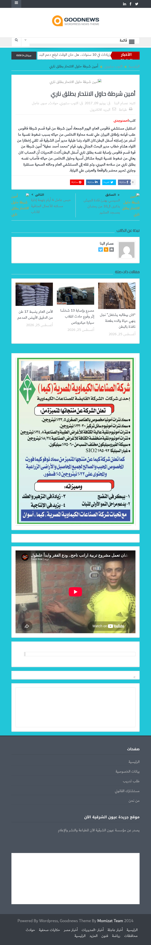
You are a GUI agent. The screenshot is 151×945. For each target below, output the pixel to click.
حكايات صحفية (49, 930)
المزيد (93, 936)
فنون (104, 936)
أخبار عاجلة (115, 930)
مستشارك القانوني (127, 791)
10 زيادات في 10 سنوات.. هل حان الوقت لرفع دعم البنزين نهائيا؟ (92, 55)
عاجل (36, 103)
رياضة (116, 936)
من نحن (134, 801)
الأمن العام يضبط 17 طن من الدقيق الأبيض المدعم (35, 315)
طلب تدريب (131, 781)
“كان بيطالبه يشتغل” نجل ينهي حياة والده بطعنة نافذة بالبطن (117, 321)
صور (44, 103)
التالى (39, 194)
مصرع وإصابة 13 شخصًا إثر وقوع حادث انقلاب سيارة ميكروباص (77, 316)
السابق (110, 194)
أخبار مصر (71, 930)
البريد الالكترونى (100, 110)
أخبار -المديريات (93, 930)
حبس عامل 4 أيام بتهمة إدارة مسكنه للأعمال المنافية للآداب (51, 206)
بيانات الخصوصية (128, 771)
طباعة (123, 110)
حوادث (53, 103)
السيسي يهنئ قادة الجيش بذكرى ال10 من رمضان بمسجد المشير (102, 206)
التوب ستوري (69, 103)
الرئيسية (134, 762)
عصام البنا (121, 103)
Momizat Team (110, 921)
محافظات (131, 936)
